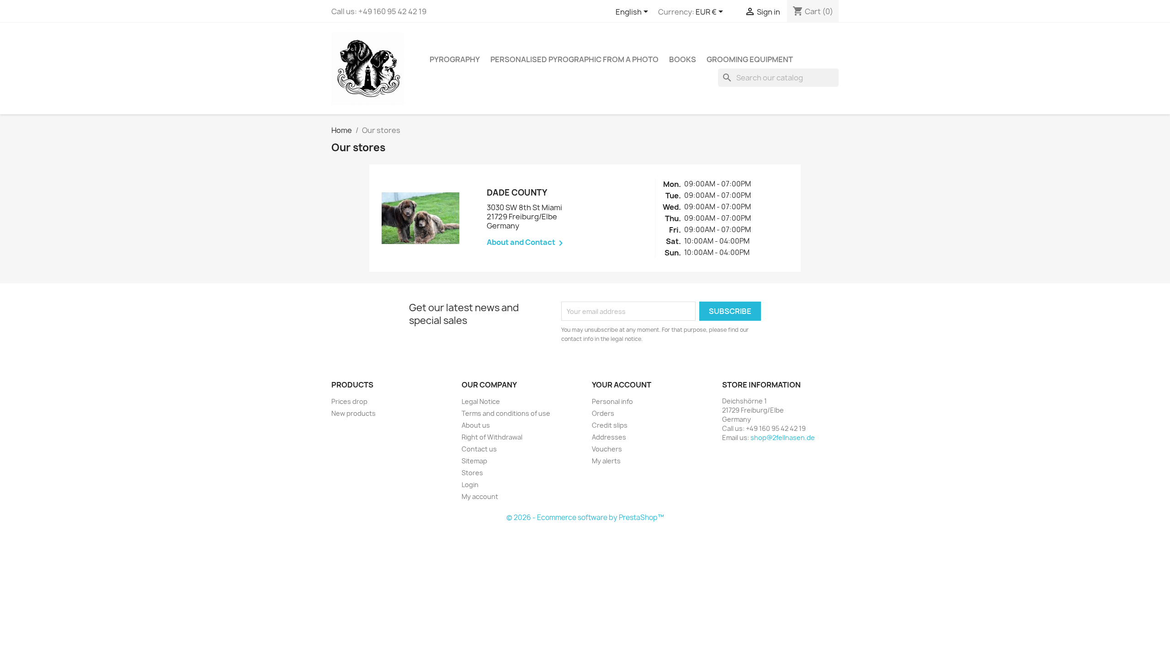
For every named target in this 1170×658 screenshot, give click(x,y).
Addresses (609, 437)
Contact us (479, 449)
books (682, 59)
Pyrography (455, 59)
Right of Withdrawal (492, 437)
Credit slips (610, 425)
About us (476, 425)
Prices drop (349, 401)
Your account (621, 385)
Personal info (612, 401)
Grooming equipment (750, 59)
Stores (472, 472)
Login (470, 484)
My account (480, 496)
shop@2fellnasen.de (782, 437)
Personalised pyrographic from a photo (574, 59)
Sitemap (474, 460)
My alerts (606, 460)
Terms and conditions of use (506, 413)
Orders (603, 413)
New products (353, 413)
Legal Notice (481, 401)
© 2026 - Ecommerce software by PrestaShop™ (585, 517)
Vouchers (607, 449)
